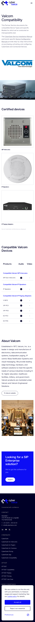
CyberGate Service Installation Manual (18, 36)
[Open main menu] (31, 3)
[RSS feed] (9, 530)
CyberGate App (6, 554)
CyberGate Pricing (7, 551)
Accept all (17, 602)
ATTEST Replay (6, 573)
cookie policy (12, 596)
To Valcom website (10, 393)
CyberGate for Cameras (9, 548)
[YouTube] (6, 530)
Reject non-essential (17, 608)
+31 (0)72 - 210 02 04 (10, 523)
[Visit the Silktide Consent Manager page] (28, 615)
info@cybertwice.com (10, 525)
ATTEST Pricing (6, 576)
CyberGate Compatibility (9, 558)
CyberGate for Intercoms (9, 542)
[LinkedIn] (3, 530)
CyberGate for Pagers (8, 545)
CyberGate (5, 538)
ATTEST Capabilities (8, 570)
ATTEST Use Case (7, 579)
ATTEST (4, 566)
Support (10, 479)
